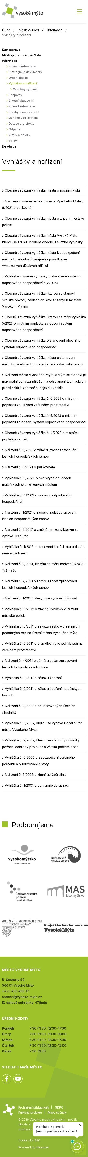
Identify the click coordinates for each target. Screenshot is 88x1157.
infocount (42, 1147)
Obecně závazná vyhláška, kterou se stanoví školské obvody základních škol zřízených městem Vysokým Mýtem (41, 299)
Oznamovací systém (23, 117)
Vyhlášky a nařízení (23, 83)
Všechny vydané (25, 89)
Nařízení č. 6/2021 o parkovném (30, 467)
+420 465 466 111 (16, 991)
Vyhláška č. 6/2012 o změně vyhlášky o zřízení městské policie (40, 612)
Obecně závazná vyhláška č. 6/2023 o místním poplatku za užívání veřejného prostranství (39, 401)
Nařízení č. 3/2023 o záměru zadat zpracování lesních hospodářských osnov (39, 453)
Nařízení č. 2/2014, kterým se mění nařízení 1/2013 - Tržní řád (44, 567)
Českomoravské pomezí (22, 891)
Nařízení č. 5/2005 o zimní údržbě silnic (35, 775)
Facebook (6, 1078)
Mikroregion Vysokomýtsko (22, 854)
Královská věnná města (66, 854)
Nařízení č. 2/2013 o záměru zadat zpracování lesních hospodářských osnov (39, 584)
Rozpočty (15, 95)
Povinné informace (22, 66)
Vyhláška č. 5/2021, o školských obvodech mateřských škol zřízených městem (36, 481)
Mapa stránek (57, 1112)
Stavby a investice (22, 112)
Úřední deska (18, 77)
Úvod (6, 30)
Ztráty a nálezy (19, 135)
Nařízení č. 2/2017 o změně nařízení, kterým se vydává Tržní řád (40, 532)
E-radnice (9, 146)
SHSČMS (22, 928)
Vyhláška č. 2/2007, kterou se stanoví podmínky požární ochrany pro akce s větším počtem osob (41, 743)
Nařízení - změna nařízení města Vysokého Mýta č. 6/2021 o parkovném (43, 204)
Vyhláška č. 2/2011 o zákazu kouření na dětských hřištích (41, 692)
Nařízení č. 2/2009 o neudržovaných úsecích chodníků (38, 709)
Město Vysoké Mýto (22, 12)
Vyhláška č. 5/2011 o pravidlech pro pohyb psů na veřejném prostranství (42, 646)
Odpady (14, 129)
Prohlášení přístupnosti (33, 1107)
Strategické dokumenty (25, 72)
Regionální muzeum (66, 928)
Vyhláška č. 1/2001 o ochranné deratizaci (37, 785)
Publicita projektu (30, 1112)
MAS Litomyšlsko (66, 891)
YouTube (18, 1078)
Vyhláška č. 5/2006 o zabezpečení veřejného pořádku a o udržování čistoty (38, 760)
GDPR (59, 1107)
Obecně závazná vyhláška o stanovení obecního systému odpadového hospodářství (41, 343)
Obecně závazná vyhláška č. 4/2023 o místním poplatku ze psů (40, 436)
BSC (37, 1140)
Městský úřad (29, 30)
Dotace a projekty (21, 123)
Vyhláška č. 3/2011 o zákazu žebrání (33, 678)
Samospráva (11, 49)
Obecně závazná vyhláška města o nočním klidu (42, 190)
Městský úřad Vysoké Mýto (21, 55)
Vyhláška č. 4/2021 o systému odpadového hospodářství (37, 498)
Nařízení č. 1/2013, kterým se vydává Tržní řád (41, 598)
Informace (54, 30)
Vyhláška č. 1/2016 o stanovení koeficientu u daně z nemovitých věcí (43, 550)
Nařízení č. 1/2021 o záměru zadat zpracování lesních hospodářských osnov (39, 515)
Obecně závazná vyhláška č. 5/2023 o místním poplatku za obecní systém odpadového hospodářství (44, 418)
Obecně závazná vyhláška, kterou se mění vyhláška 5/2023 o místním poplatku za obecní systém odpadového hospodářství (44, 323)
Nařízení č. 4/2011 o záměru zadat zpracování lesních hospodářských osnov (39, 664)
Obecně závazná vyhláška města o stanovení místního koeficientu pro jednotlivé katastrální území (42, 361)
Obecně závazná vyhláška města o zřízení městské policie (43, 221)
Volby (13, 140)
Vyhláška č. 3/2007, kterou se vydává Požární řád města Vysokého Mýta (42, 726)
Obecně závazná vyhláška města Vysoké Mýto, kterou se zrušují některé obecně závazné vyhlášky (42, 238)
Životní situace (19, 100)
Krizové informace (22, 106)
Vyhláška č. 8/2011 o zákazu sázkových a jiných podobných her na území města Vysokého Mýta (41, 629)
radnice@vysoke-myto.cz (22, 997)
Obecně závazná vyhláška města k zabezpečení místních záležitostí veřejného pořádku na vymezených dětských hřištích (41, 259)
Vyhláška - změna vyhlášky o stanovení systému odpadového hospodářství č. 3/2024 (41, 279)
